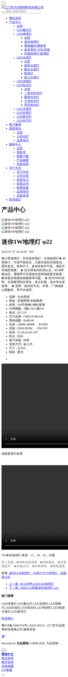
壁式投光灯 (31, 104)
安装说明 (23, 164)
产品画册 (23, 160)
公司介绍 (23, 175)
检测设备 (23, 187)
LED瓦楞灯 (24, 112)
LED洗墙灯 (24, 81)
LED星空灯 (24, 116)
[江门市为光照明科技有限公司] (34, 7)
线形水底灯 (31, 65)
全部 (20, 26)
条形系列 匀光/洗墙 (37, 49)
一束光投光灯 (33, 93)
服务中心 (15, 144)
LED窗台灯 (24, 30)
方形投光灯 (31, 101)
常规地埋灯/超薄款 (36, 53)
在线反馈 (23, 195)
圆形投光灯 (31, 97)
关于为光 (15, 168)
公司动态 (23, 136)
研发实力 (23, 179)
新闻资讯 (15, 128)
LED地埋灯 (24, 33)
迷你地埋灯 (31, 41)
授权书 (21, 152)
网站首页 (15, 18)
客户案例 (15, 124)
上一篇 (31, 584)
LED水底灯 (24, 57)
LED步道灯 (24, 108)
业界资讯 (23, 140)
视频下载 (23, 156)
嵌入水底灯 (31, 77)
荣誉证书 (23, 183)
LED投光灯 (24, 85)
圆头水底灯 (31, 69)
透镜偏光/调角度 (35, 45)
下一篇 (34, 587)
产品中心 (15, 22)
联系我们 (15, 199)
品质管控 (23, 191)
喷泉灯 (28, 73)
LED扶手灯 (24, 120)
